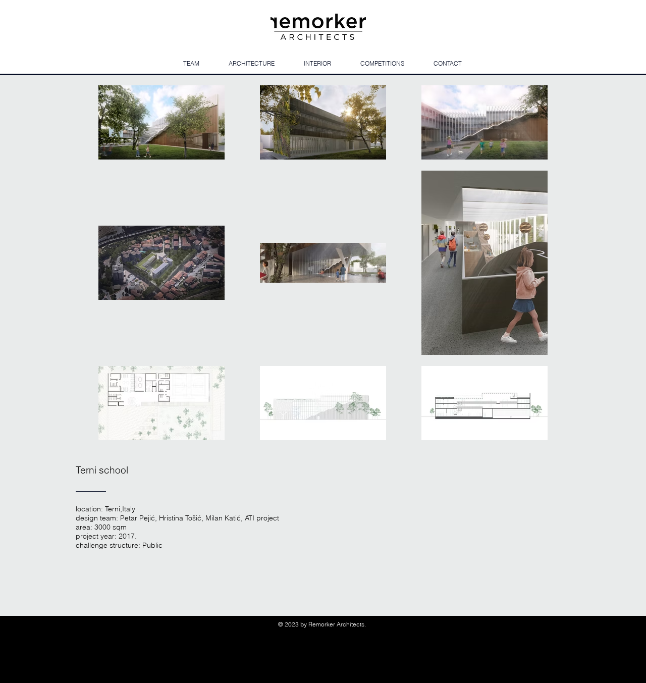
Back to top (332, 679)
